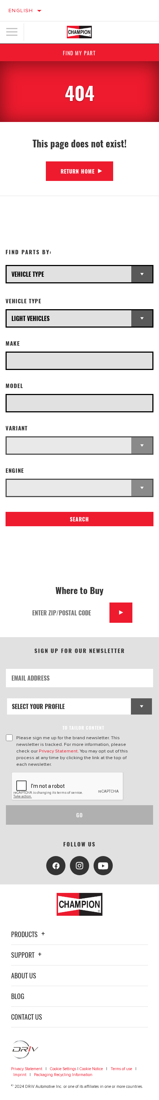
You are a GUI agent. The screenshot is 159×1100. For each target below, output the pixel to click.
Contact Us (26, 1017)
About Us (23, 975)
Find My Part (79, 53)
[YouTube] (103, 865)
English (21, 10)
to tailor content (83, 727)
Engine (15, 470)
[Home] (79, 32)
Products (25, 934)
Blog (17, 996)
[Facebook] (55, 865)
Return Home (78, 171)
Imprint (19, 1074)
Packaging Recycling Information (63, 1074)
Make (13, 343)
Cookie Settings (63, 1068)
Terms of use (121, 1068)
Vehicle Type (23, 301)
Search (79, 519)
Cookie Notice (91, 1068)
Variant (17, 428)
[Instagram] (79, 865)
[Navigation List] (11, 32)
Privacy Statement (58, 751)
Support (23, 955)
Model (14, 385)
